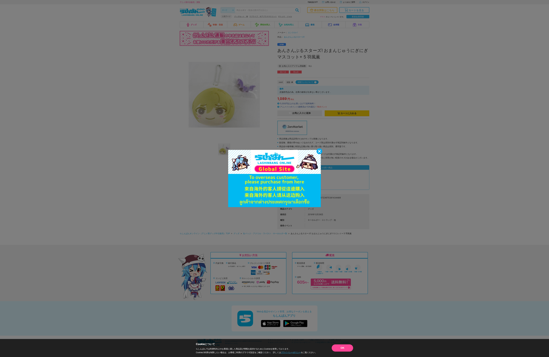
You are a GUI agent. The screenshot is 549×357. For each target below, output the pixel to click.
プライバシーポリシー (291, 352)
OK (342, 347)
